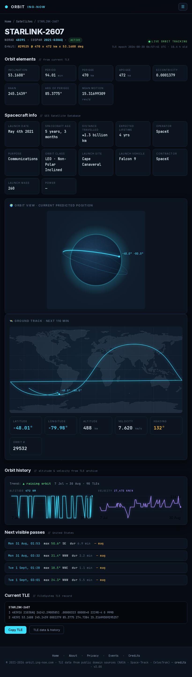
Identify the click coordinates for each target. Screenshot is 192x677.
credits (180, 662)
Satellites (24, 21)
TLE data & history (46, 630)
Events (113, 656)
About (73, 656)
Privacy (93, 656)
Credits (134, 656)
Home (8, 21)
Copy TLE (15, 630)
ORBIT (25, 6)
